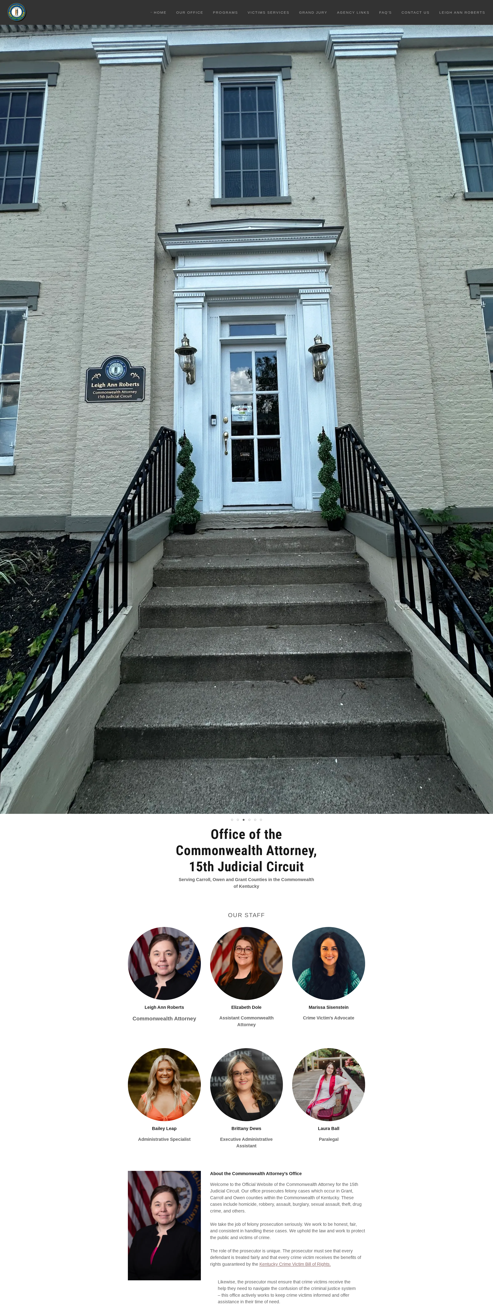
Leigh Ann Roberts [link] (462, 12)
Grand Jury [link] (313, 12)
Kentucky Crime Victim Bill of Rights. (295, 1264)
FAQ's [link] (385, 12)
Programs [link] (225, 12)
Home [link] (160, 12)
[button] (232, 820)
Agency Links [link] (353, 12)
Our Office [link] (189, 12)
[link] (17, 12)
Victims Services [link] (268, 12)
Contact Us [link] (416, 12)
